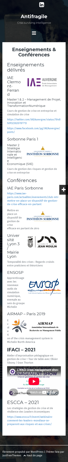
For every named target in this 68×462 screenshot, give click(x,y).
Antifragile (34, 16)
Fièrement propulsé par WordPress (22, 451)
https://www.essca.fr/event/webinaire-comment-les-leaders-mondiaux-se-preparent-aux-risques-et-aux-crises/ (30, 420)
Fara (57, 451)
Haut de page (34, 455)
